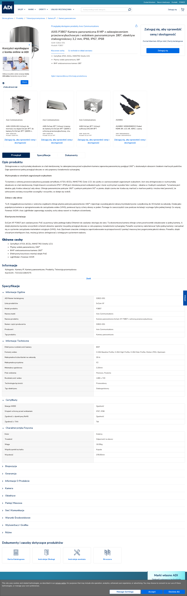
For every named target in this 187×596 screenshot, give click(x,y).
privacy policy (60, 583)
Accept (152, 591)
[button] (185, 298)
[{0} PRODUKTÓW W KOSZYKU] (183, 10)
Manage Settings (125, 591)
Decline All (174, 591)
